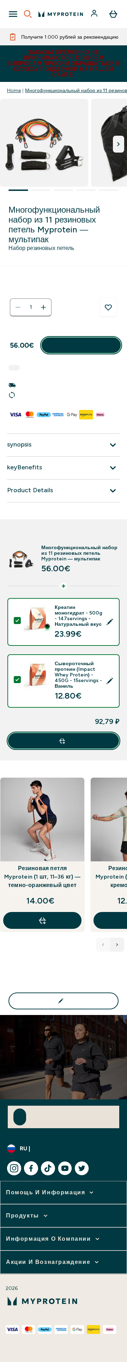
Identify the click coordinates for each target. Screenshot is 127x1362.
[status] (31, 307)
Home (14, 90)
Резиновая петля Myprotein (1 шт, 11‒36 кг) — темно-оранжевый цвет (42, 876)
